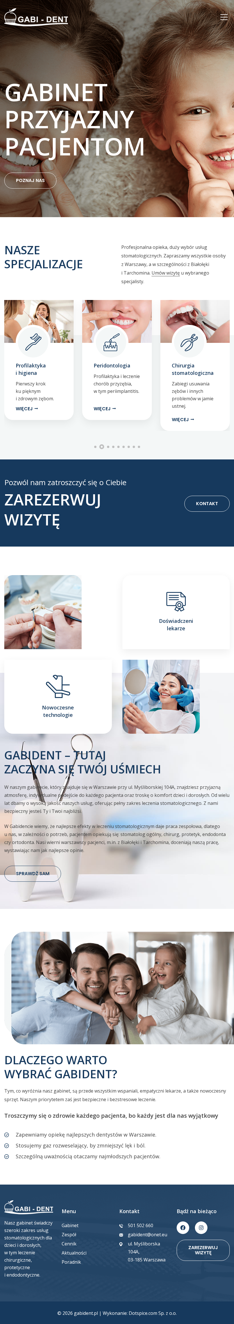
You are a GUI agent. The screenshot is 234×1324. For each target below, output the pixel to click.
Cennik (69, 1244)
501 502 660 (140, 1225)
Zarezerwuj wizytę (203, 1250)
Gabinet (70, 1225)
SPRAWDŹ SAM (32, 873)
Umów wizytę (166, 273)
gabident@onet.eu (147, 1234)
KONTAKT (207, 503)
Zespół (69, 1234)
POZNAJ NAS (30, 180)
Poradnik (71, 1262)
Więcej (24, 408)
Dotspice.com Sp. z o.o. (153, 1313)
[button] (11, 365)
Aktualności (74, 1253)
